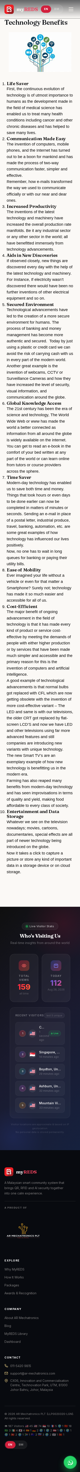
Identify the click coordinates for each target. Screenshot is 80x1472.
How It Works (14, 1277)
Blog (7, 1326)
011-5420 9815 (20, 1366)
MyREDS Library (16, 1334)
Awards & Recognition (20, 1293)
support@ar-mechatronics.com (32, 1373)
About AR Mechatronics (21, 1318)
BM (56, 9)
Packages (11, 1285)
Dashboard (12, 1341)
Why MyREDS (14, 1269)
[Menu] (71, 9)
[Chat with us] (70, 1462)
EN (46, 9)
